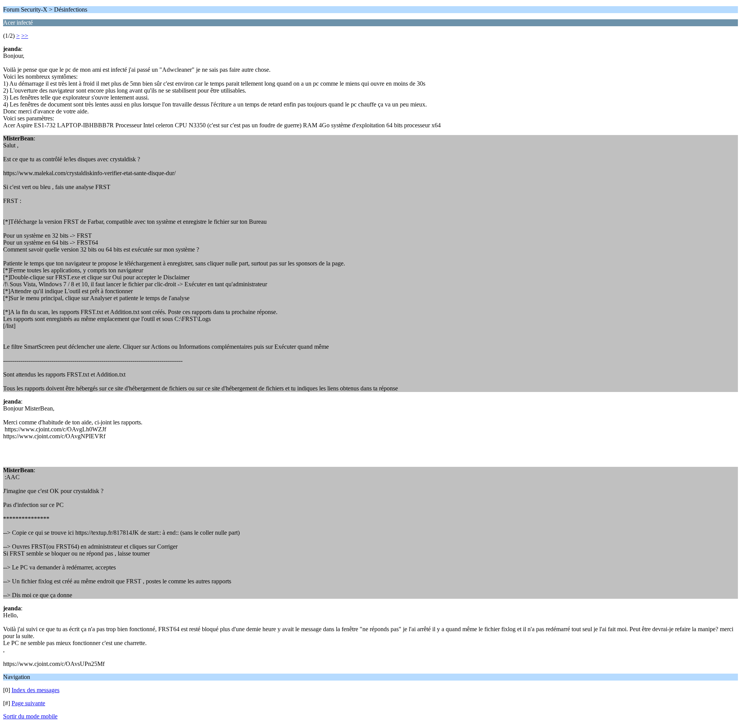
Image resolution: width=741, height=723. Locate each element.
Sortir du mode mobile (30, 716)
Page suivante (28, 703)
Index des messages (35, 690)
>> (24, 35)
